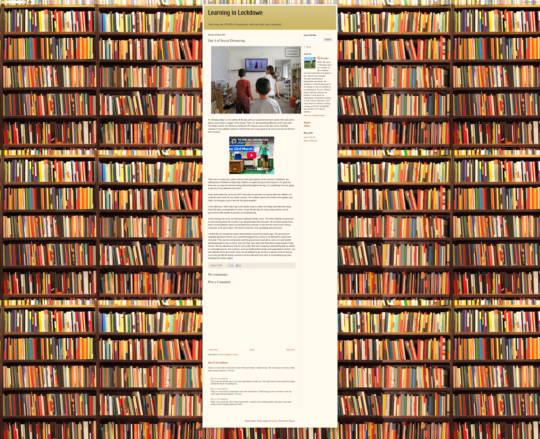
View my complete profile (314, 115)
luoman (274, 420)
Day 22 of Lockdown (219, 399)
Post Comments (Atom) (228, 354)
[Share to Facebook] (237, 265)
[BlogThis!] (231, 265)
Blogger (292, 420)
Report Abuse (307, 124)
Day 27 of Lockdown (218, 362)
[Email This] (229, 265)
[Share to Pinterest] (239, 265)
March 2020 (308, 140)
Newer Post (213, 349)
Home (252, 349)
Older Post (290, 349)
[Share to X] (234, 265)
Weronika (324, 58)
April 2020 (308, 137)
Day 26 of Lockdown (219, 378)
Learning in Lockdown (235, 12)
